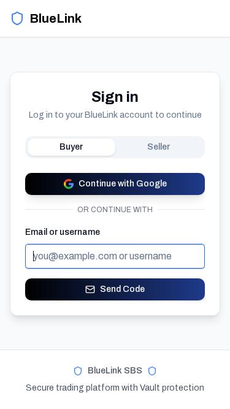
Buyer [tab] (71, 146)
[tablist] (115, 147)
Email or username (62, 232)
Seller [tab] (158, 146)
